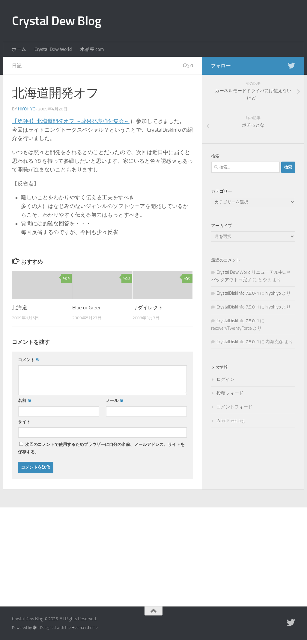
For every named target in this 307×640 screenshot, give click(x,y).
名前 (24, 400)
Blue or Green (87, 308)
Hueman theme (85, 627)
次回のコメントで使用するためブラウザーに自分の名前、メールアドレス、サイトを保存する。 (101, 448)
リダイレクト (148, 308)
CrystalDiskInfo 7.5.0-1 (237, 293)
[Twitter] (291, 65)
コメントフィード (234, 407)
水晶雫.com (92, 49)
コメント (29, 359)
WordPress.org (230, 420)
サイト (24, 421)
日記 (17, 66)
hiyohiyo (26, 109)
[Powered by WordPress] (35, 628)
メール (115, 400)
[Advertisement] (153, 552)
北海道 (19, 308)
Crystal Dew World (53, 49)
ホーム (19, 49)
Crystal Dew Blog (56, 20)
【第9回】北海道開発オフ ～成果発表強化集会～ (71, 121)
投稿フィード (229, 393)
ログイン (225, 379)
